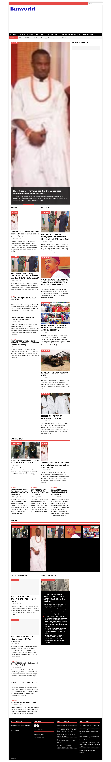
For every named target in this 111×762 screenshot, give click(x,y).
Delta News (40, 34)
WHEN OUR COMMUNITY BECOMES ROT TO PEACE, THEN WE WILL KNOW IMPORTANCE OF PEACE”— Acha (55, 630)
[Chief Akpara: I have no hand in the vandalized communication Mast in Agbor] (40, 123)
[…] (58, 252)
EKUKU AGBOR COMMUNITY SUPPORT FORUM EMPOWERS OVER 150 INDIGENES (54, 327)
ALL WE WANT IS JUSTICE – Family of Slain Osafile (23, 299)
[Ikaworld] (23, 8)
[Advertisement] (71, 19)
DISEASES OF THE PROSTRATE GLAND (23, 702)
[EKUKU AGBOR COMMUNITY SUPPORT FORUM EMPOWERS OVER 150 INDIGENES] (55, 322)
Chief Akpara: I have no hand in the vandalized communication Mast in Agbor (37, 192)
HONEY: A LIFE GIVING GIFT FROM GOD (24, 683)
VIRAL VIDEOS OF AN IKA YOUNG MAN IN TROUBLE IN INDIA (25, 461)
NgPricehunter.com (39, 737)
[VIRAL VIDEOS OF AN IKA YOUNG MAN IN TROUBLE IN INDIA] (25, 457)
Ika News (14, 208)
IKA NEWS (13, 34)
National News (53, 34)
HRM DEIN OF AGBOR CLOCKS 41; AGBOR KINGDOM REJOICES (54, 636)
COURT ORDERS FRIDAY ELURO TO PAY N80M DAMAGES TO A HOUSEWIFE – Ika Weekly (54, 282)
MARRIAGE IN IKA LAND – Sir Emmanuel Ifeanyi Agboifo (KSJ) (24, 664)
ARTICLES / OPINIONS (26, 34)
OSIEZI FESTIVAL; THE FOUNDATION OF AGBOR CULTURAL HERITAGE (67, 740)
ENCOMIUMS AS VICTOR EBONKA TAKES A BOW (51, 417)
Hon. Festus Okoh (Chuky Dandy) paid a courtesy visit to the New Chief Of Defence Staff (25, 275)
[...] (43, 200)
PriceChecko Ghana (39, 734)
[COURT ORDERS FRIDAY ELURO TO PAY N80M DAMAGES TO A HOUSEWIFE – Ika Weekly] (55, 277)
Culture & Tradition (19, 575)
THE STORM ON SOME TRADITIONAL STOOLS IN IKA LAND (23, 599)
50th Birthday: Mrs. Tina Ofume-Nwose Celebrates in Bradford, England (55, 640)
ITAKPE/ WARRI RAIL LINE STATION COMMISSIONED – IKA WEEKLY (22, 318)
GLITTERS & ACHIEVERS (69, 34)
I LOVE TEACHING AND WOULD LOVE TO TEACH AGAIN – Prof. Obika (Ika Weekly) (54, 597)
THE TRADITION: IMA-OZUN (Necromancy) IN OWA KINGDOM (23, 638)
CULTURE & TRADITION (86, 34)
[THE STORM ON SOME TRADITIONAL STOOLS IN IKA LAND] (25, 593)
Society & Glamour (48, 575)
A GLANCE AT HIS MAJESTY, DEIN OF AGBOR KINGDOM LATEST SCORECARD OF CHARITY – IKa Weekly (25, 343)
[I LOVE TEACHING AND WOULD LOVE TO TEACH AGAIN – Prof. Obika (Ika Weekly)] (55, 590)
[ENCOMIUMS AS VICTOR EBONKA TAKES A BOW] (55, 413)
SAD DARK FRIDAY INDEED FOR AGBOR (54, 374)
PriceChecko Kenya (39, 736)
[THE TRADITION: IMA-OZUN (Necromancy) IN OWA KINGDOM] (25, 633)
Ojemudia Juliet (61, 739)
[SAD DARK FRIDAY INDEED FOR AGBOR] (55, 370)
